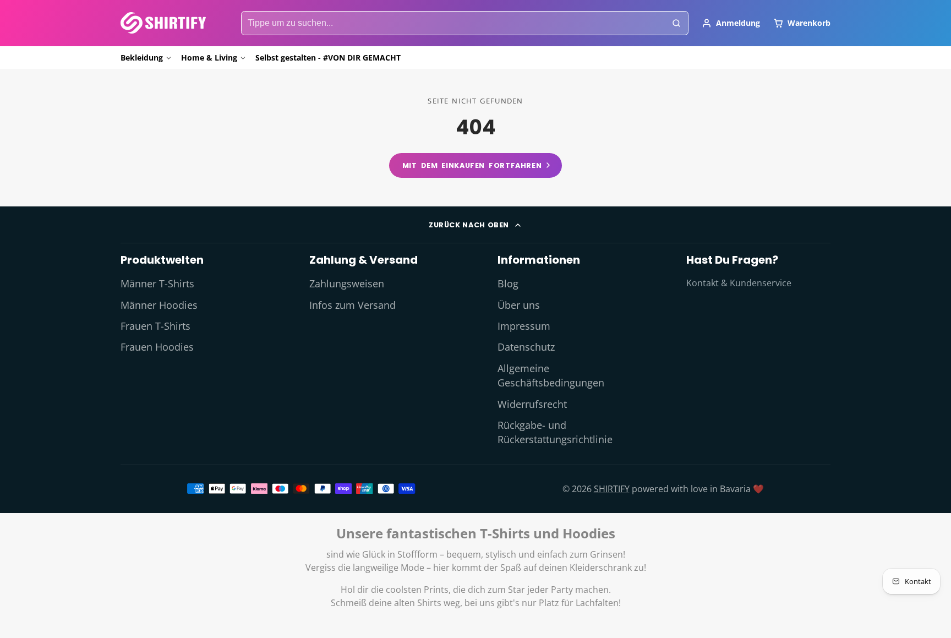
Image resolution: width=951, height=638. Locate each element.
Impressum (524, 325)
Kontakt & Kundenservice (738, 283)
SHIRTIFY (612, 489)
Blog (508, 283)
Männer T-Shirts (157, 283)
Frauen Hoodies (157, 346)
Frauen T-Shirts (155, 325)
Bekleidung (142, 57)
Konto (731, 23)
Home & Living (209, 57)
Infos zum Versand (352, 305)
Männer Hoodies (159, 305)
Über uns (519, 305)
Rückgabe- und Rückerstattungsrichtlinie (555, 432)
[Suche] (676, 23)
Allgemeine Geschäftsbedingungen (551, 375)
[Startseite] (163, 23)
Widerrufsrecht (532, 404)
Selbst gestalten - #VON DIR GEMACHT (328, 57)
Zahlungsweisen (346, 283)
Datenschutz (526, 346)
